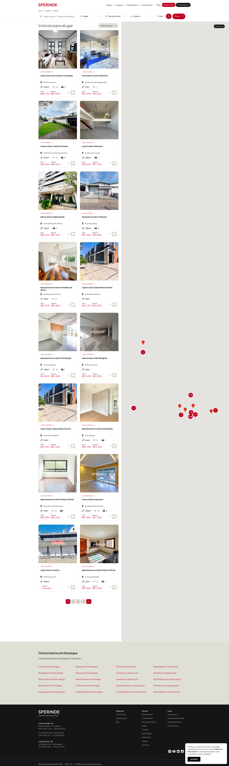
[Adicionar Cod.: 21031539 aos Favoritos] (114, 446)
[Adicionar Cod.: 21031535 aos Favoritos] (73, 375)
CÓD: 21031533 (87, 284)
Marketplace (146, 737)
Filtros (176, 16)
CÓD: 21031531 (46, 284)
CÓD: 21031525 (87, 142)
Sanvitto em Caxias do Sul (164, 673)
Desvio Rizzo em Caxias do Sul (166, 692)
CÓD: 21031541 (46, 142)
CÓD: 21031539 (87, 425)
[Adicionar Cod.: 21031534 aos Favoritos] (114, 92)
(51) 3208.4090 (58, 735)
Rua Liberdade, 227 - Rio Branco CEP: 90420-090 (49, 726)
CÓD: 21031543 (46, 566)
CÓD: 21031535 (46, 354)
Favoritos (145, 745)
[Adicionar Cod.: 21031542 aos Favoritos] (114, 516)
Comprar (119, 5)
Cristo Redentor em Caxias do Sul (131, 692)
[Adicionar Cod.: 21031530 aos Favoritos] (114, 234)
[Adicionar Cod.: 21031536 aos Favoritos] (114, 375)
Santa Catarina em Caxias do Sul (130, 685)
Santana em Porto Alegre (87, 666)
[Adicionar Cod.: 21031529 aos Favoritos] (73, 92)
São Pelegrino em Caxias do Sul (167, 679)
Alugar (109, 5)
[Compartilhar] (69, 92)
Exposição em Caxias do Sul (166, 666)
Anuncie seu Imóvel (149, 722)
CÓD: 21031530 (87, 213)
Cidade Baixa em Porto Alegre (89, 692)
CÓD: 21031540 (46, 496)
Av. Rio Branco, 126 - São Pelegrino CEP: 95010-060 (50, 744)
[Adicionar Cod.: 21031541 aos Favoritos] (73, 163)
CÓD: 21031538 (46, 425)
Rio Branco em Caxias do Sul (166, 685)
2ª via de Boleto (147, 718)
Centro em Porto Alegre (49, 666)
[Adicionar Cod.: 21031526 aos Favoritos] (73, 234)
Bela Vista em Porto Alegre (50, 685)
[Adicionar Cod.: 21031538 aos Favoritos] (73, 446)
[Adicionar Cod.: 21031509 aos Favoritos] (114, 587)
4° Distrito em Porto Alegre (88, 685)
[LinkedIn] (178, 751)
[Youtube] (174, 751)
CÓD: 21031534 (87, 72)
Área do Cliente (168, 5)
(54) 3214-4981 (59, 747)
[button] (143, 342)
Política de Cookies (174, 722)
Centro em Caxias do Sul (127, 673)
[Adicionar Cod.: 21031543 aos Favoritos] (73, 587)
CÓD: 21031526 (46, 213)
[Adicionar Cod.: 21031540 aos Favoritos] (73, 516)
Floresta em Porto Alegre (87, 673)
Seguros (145, 741)
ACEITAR (194, 759)
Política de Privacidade (176, 718)
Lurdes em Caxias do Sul (127, 679)
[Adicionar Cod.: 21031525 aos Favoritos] (114, 163)
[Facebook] (182, 751)
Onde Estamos (121, 718)
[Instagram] (170, 751)
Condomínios (146, 5)
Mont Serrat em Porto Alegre (88, 679)
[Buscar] (169, 16)
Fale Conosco (173, 714)
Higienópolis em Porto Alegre (51, 692)
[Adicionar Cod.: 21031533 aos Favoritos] (114, 304)
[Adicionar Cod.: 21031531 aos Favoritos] (73, 304)
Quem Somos (121, 714)
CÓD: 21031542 (87, 496)
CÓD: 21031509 (87, 566)
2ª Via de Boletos (183, 5)
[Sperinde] (47, 4)
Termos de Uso (173, 726)
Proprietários (132, 5)
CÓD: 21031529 (46, 72)
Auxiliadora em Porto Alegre (50, 673)
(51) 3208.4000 (59, 729)
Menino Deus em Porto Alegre (51, 679)
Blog (158, 5)
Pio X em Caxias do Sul (126, 666)
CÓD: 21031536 (87, 354)
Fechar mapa (219, 26)
